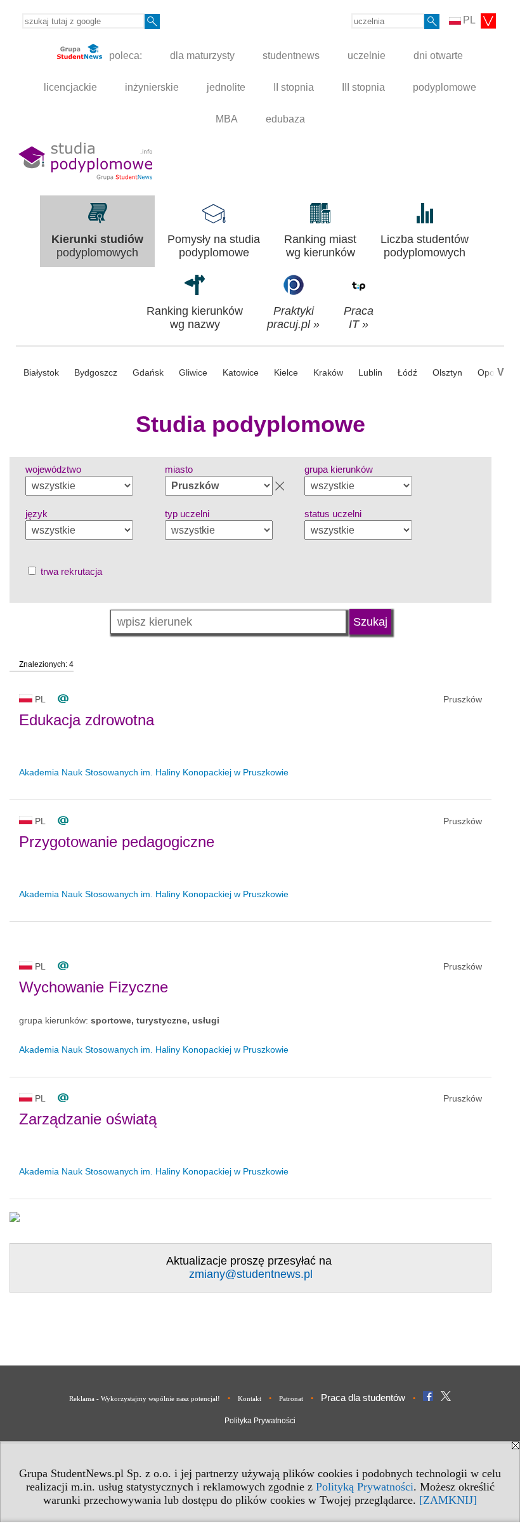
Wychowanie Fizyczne (93, 987)
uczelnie (367, 55)
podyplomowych (97, 246)
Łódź (407, 372)
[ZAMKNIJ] (448, 1500)
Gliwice (193, 372)
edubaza (285, 119)
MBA (227, 119)
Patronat (291, 1398)
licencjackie (70, 87)
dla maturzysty (202, 55)
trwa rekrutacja (70, 571)
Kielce (286, 372)
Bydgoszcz (95, 372)
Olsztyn (447, 372)
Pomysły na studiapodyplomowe (213, 246)
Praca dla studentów (363, 1397)
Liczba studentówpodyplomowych (424, 246)
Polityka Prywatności (260, 1420)
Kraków (328, 372)
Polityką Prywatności (364, 1486)
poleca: (124, 55)
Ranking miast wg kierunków (320, 246)
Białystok (41, 372)
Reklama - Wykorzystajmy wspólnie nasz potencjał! (144, 1398)
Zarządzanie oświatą (88, 1119)
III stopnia (363, 87)
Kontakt (249, 1398)
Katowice (241, 372)
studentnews (291, 55)
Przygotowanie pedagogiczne (116, 841)
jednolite (226, 87)
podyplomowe (444, 87)
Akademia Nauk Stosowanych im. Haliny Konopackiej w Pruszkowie (154, 772)
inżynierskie (152, 87)
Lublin (370, 372)
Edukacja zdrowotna (86, 719)
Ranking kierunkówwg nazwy (194, 318)
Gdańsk (148, 372)
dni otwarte (438, 55)
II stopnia (293, 87)
